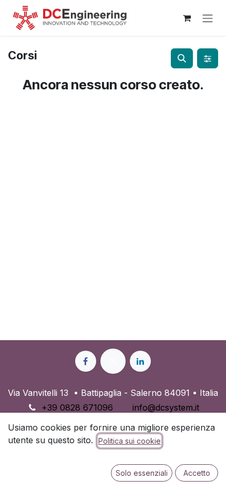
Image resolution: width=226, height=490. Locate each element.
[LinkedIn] (140, 361)
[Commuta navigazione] (207, 18)
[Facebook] (85, 361)
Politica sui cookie (129, 440)
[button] (182, 58)
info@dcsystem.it (165, 407)
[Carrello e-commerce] (186, 17)
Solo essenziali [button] (142, 472)
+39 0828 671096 (77, 407)
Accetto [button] (196, 472)
